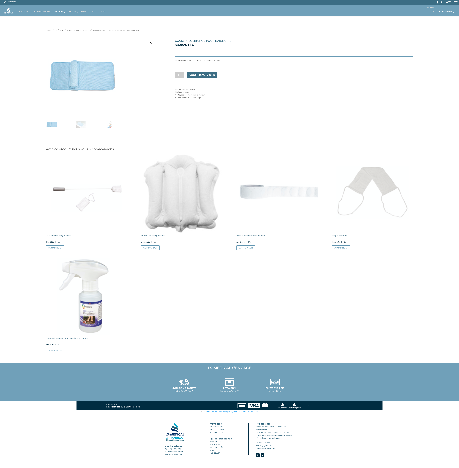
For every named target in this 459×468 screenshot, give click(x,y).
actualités (216, 447)
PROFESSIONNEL (218, 430)
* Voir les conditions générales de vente (273, 432)
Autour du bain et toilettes (78, 30)
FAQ (212, 450)
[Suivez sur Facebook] (258, 455)
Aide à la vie (59, 30)
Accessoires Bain (99, 30)
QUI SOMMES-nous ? (221, 439)
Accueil (49, 30)
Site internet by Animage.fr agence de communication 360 (232, 411)
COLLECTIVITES (217, 432)
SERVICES (215, 445)
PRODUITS (215, 442)
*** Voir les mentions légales (268, 438)
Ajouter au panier (202, 75)
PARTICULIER (216, 427)
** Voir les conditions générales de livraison (274, 435)
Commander (55, 248)
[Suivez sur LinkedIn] (262, 455)
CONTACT (215, 453)
